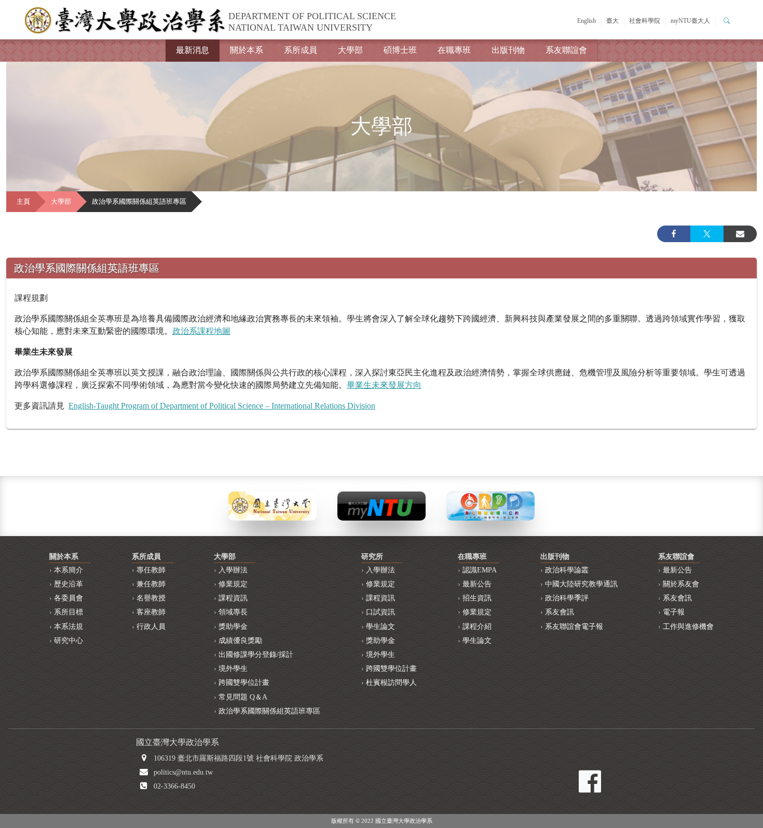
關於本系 (246, 50)
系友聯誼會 (566, 50)
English (586, 20)
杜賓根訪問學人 (391, 682)
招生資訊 (477, 598)
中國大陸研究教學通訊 (581, 584)
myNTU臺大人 (690, 20)
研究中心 (68, 640)
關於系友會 (681, 584)
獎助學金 (233, 626)
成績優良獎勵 (240, 640)
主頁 (23, 201)
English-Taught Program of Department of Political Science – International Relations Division (222, 405)
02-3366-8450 (174, 786)
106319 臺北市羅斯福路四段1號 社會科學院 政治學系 (238, 758)
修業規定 (233, 584)
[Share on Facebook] (673, 234)
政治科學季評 (567, 598)
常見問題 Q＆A (243, 697)
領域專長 (233, 612)
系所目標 (68, 612)
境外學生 (233, 668)
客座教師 (151, 612)
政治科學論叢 (567, 570)
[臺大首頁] (272, 505)
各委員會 (68, 598)
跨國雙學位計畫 (244, 682)
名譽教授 (151, 598)
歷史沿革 (68, 584)
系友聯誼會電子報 (574, 626)
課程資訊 (233, 598)
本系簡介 (68, 570)
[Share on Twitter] (707, 234)
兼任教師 (151, 584)
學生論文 (380, 626)
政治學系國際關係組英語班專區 (269, 711)
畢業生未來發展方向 (384, 385)
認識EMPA (479, 570)
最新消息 (192, 50)
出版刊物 (508, 50)
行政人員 (151, 626)
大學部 (350, 50)
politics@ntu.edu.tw (183, 772)
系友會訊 (559, 612)
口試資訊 (380, 612)
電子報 (674, 612)
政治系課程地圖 (201, 331)
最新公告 (477, 584)
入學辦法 (233, 570)
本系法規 (68, 626)
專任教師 (151, 570)
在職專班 (454, 50)
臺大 (612, 20)
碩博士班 (400, 50)
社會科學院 (644, 20)
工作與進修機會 (688, 626)
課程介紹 (477, 626)
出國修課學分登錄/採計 (256, 654)
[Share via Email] (740, 234)
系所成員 (300, 50)
